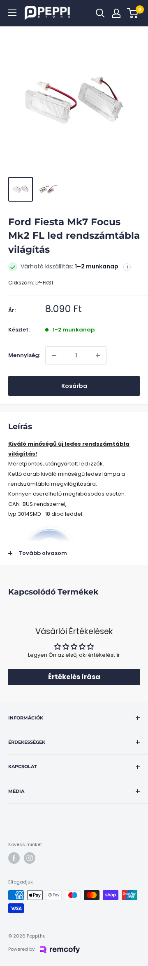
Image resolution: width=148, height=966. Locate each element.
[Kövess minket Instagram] (29, 858)
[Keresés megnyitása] (100, 13)
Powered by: (21, 949)
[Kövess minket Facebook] (14, 858)
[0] (133, 13)
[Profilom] (116, 13)
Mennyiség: (24, 355)
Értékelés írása (74, 677)
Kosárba (74, 386)
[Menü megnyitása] (12, 12)
